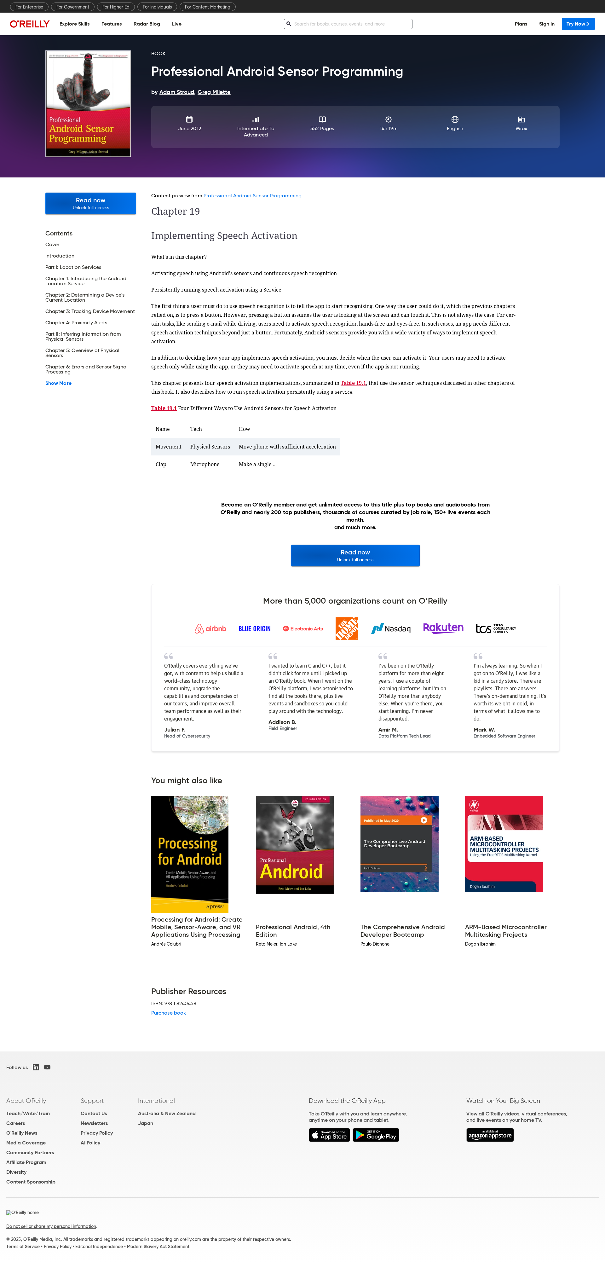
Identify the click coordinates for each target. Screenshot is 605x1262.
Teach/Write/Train (28, 1113)
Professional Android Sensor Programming (253, 196)
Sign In (547, 23)
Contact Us (94, 1113)
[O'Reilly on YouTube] (47, 1067)
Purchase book (168, 1013)
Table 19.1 (353, 382)
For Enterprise (29, 7)
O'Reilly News (21, 1133)
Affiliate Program (26, 1162)
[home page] (30, 24)
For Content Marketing (207, 7)
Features (111, 23)
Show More (58, 383)
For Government (72, 7)
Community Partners (30, 1152)
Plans (521, 23)
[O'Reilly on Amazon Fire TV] (490, 1140)
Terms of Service (23, 1246)
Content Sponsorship (30, 1181)
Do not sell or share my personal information (51, 1226)
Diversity (16, 1172)
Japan (145, 1123)
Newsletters (94, 1123)
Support (92, 1100)
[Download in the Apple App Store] (329, 1140)
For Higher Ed (116, 7)
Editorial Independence (99, 1246)
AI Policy (90, 1142)
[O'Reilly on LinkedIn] (36, 1067)
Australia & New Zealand (167, 1113)
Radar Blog (147, 23)
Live (177, 23)
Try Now (576, 23)
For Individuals (157, 7)
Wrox (521, 128)
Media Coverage (26, 1142)
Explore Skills (74, 23)
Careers (15, 1123)
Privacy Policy (97, 1133)
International (156, 1100)
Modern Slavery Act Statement (158, 1246)
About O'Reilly (26, 1100)
